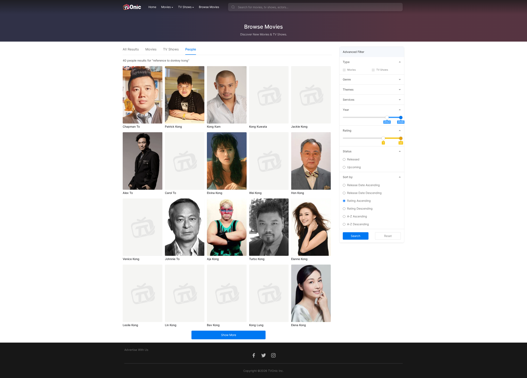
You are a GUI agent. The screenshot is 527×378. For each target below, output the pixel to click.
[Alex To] (142, 161)
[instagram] (273, 357)
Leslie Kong (130, 325)
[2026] (400, 117)
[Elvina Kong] (227, 161)
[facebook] (253, 357)
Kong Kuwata (258, 126)
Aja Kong (213, 259)
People (190, 49)
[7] (383, 138)
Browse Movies (209, 7)
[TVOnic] (132, 7)
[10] (400, 138)
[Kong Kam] (227, 95)
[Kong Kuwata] (269, 95)
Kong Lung (256, 325)
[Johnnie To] (185, 227)
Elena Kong (298, 325)
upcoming (354, 167)
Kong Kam (213, 126)
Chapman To (131, 126)
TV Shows (184, 7)
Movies (166, 7)
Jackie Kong (299, 126)
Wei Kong (255, 193)
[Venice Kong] (142, 227)
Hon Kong (297, 193)
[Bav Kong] (227, 293)
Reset (388, 236)
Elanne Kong (299, 259)
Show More (228, 335)
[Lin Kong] (185, 293)
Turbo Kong (257, 259)
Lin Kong (170, 325)
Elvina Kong (214, 193)
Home (152, 7)
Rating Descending (360, 208)
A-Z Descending (358, 224)
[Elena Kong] (311, 293)
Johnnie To (172, 259)
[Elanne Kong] (311, 227)
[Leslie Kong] (142, 293)
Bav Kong (213, 325)
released (353, 159)
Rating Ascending (359, 200)
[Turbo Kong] (269, 227)
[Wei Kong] (269, 161)
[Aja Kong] (227, 227)
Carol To (170, 193)
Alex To (128, 193)
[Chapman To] (142, 95)
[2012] (387, 117)
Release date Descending (364, 193)
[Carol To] (185, 161)
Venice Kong (131, 259)
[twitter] (263, 357)
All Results (131, 49)
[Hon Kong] (311, 161)
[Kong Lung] (269, 293)
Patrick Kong (173, 126)
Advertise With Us (136, 349)
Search (355, 236)
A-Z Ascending (357, 216)
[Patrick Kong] (185, 95)
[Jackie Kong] (311, 95)
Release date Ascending (363, 185)
